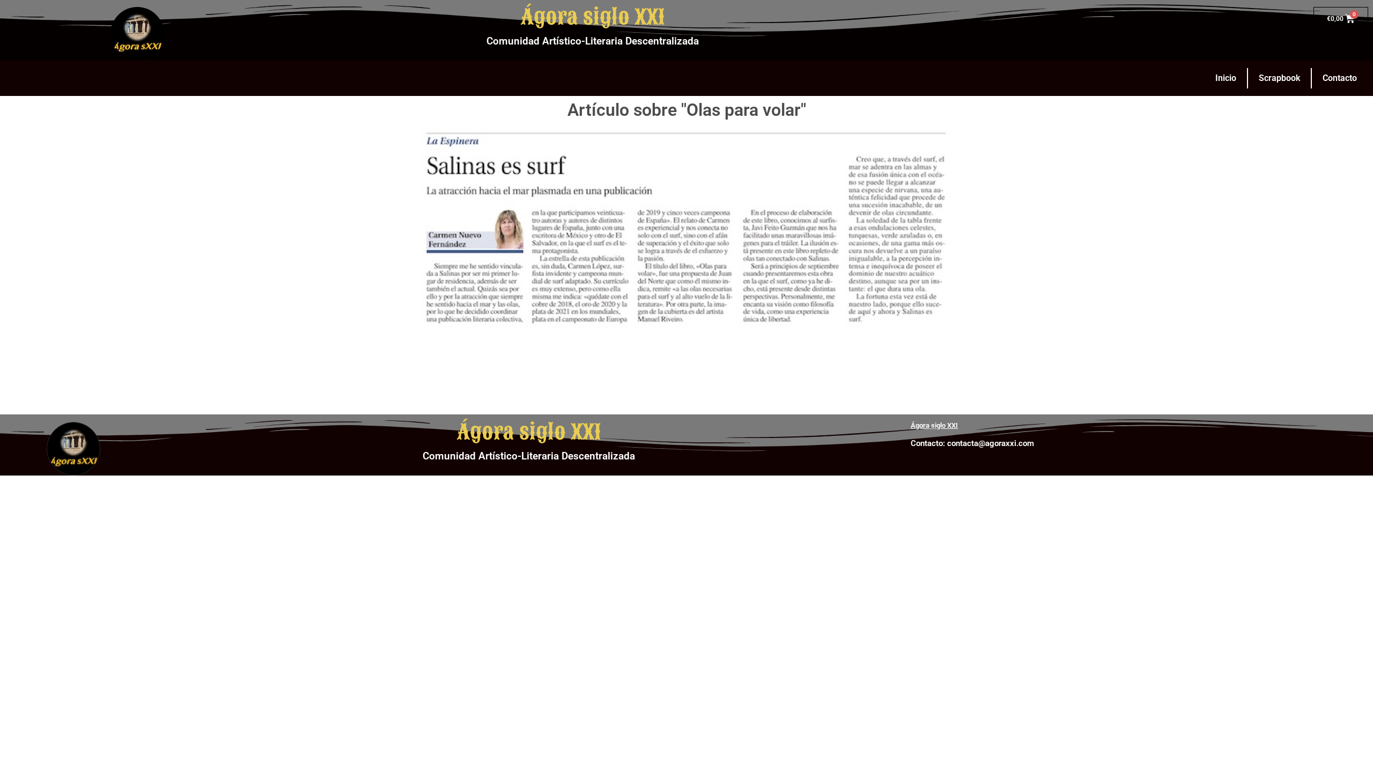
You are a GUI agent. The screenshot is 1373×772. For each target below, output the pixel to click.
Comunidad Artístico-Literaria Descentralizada (592, 41)
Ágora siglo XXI (593, 17)
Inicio (1225, 78)
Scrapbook (1279, 78)
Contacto (1340, 78)
